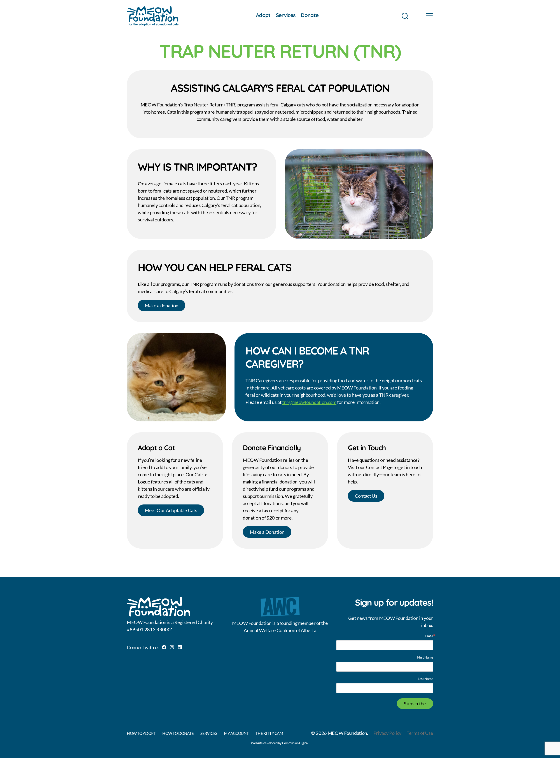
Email (429, 636)
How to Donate (178, 733)
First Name (425, 657)
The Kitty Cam (269, 733)
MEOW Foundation (347, 733)
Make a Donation (267, 532)
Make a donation (161, 305)
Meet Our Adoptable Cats (171, 510)
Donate (309, 15)
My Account (236, 733)
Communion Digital (295, 743)
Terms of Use (420, 733)
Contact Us (366, 496)
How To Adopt (141, 733)
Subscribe (415, 703)
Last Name (425, 678)
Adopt (263, 15)
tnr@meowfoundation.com (309, 402)
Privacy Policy (387, 733)
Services (286, 15)
